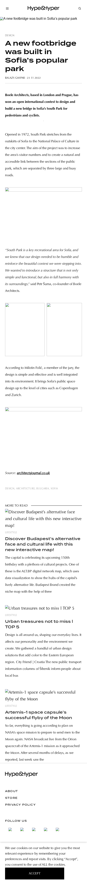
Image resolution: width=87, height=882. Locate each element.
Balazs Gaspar (15, 78)
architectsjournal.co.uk (33, 473)
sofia (54, 488)
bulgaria (42, 488)
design (9, 35)
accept (35, 873)
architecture (25, 488)
